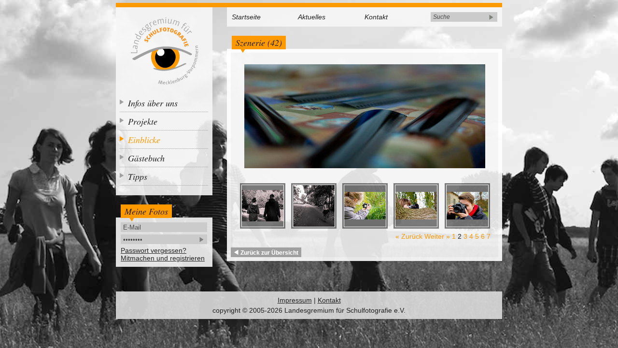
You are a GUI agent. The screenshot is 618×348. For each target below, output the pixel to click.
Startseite (246, 17)
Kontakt (376, 17)
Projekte (142, 121)
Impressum (295, 300)
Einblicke (144, 139)
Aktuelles (311, 17)
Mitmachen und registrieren (163, 258)
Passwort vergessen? (153, 250)
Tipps (137, 176)
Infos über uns (153, 103)
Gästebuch (146, 158)
